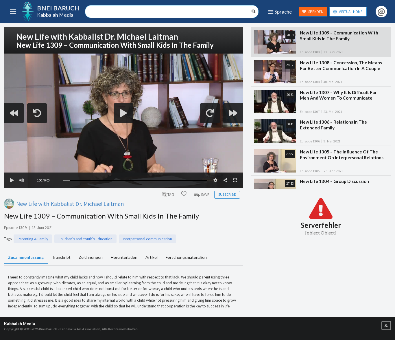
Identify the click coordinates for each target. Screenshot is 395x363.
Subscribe (227, 194)
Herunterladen (124, 257)
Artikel (151, 257)
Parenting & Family (33, 238)
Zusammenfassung (26, 257)
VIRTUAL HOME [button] (351, 11)
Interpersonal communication (147, 238)
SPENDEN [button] (315, 11)
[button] (386, 325)
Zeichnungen (91, 257)
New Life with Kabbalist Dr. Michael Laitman (70, 204)
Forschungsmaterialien (186, 257)
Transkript (61, 257)
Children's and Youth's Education (85, 238)
